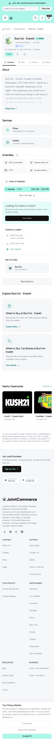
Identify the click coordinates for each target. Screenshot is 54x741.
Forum (5, 690)
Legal (4, 567)
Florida (32, 632)
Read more (10, 108)
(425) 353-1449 (25, 49)
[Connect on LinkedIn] (22, 532)
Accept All (27, 736)
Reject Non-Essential (27, 730)
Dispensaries (19, 29)
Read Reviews (27, 281)
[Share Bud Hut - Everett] (24, 54)
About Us (6, 545)
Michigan (33, 610)
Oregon (32, 639)
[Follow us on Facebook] (10, 532)
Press (4, 560)
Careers (5, 553)
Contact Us (34, 553)
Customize (27, 723)
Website (37, 49)
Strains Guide (8, 675)
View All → (47, 386)
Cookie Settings (9, 596)
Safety (32, 560)
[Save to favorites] (17, 54)
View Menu (27, 218)
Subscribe (46, 8)
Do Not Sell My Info (10, 589)
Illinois (32, 618)
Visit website (15, 249)
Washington (34, 646)
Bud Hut (20, 46)
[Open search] (35, 18)
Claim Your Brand (36, 675)
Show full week (25, 195)
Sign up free (10, 469)
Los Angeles (34, 596)
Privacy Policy (35, 574)
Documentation (8, 683)
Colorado (33, 603)
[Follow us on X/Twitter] (4, 532)
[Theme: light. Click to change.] (42, 18)
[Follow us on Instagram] (16, 532)
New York (33, 625)
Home (7, 29)
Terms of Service (36, 567)
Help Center (34, 545)
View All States (35, 653)
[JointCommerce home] (11, 18)
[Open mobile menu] (5, 18)
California (33, 589)
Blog (4, 668)
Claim (9, 54)
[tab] (9, 62)
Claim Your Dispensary (39, 668)
